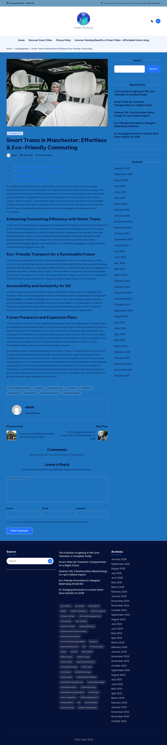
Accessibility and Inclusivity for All (29, 175)
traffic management (89, 697)
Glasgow (93, 641)
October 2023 (122, 304)
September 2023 (123, 310)
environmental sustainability (73, 641)
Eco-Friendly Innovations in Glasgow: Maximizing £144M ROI (135, 124)
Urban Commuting (71, 393)
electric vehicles (68, 626)
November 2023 (123, 298)
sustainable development (72, 682)
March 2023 (120, 346)
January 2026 (122, 168)
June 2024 (120, 257)
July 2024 (119, 251)
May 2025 (119, 198)
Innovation (72, 388)
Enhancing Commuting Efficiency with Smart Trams (38, 166)
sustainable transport (49, 393)
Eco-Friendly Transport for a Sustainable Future (36, 171)
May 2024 (119, 263)
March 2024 (121, 275)
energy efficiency (87, 626)
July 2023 (119, 322)
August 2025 (121, 180)
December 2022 (123, 364)
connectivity (66, 621)
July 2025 (119, 186)
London (74, 651)
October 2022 (122, 375)
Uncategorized (15, 133)
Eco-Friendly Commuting (18, 388)
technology (93, 692)
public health (66, 662)
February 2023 (122, 352)
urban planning (67, 707)
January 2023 (122, 358)
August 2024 (121, 245)
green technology (55, 388)
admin (29, 407)
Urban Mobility (91, 702)
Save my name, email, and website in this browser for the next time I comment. (49, 521)
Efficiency (38, 388)
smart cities (86, 667)
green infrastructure (69, 646)
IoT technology (96, 646)
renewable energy (69, 667)
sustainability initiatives (86, 677)
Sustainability (29, 393)
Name (11, 508)
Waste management (87, 707)
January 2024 (122, 286)
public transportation (85, 662)
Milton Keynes (66, 657)
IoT (84, 646)
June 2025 (120, 192)
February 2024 (122, 281)
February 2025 (122, 209)
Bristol (63, 611)
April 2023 (119, 340)
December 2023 (123, 292)
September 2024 (123, 239)
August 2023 (121, 316)
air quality (80, 606)
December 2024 (123, 221)
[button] (32, 413)
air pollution (66, 606)
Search (137, 60)
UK (79, 702)
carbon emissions (78, 611)
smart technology (82, 672)
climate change (67, 616)
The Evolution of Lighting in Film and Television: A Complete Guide (134, 93)
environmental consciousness (73, 631)
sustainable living (88, 687)
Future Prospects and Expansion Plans (31, 180)
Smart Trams (13, 393)
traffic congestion (68, 697)
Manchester (86, 388)
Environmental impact (70, 636)
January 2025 (122, 215)
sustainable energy (96, 682)
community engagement (89, 616)
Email (46, 508)
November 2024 (123, 227)
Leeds (63, 651)
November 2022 (123, 369)
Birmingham (94, 606)
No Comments (45, 155)
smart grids (65, 672)
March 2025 (120, 203)
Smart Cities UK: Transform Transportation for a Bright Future (133, 103)
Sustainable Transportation (72, 692)
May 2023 (119, 334)
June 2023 (120, 328)
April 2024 (119, 269)
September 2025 (123, 174)
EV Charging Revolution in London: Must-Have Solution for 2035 (137, 135)
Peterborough (83, 657)
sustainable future (68, 687)
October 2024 (122, 233)
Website (80, 508)
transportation (67, 702)
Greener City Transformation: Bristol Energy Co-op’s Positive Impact (134, 114)
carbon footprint (98, 611)
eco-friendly (81, 621)
